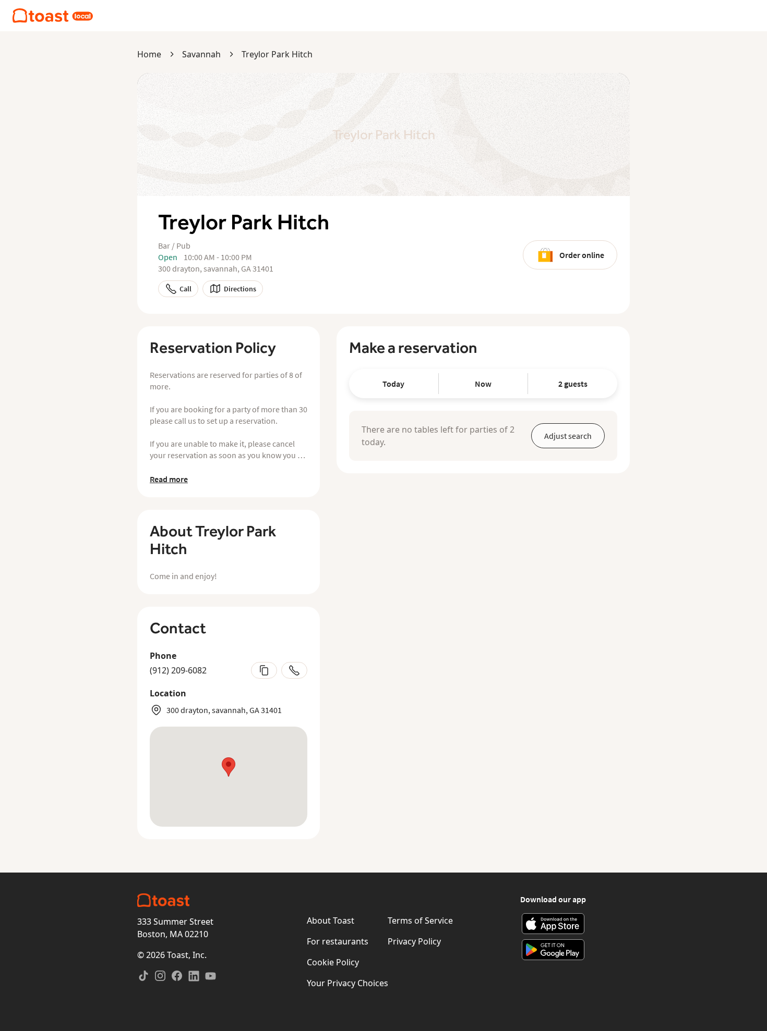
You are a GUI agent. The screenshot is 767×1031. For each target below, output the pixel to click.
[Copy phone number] (264, 670)
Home (149, 54)
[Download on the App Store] (553, 923)
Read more (169, 479)
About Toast (330, 920)
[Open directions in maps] (228, 777)
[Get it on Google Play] (553, 949)
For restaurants (337, 941)
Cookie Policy (333, 962)
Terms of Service (420, 920)
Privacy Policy (414, 941)
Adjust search (568, 436)
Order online (581, 255)
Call (185, 288)
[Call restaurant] (294, 670)
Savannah (201, 54)
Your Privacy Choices (347, 983)
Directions (240, 288)
